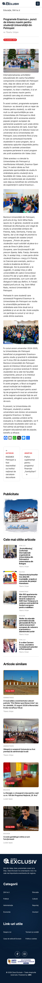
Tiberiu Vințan (12, 32)
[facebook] (17, 954)
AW (29, 975)
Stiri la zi (16, 10)
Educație (7, 10)
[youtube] (24, 954)
